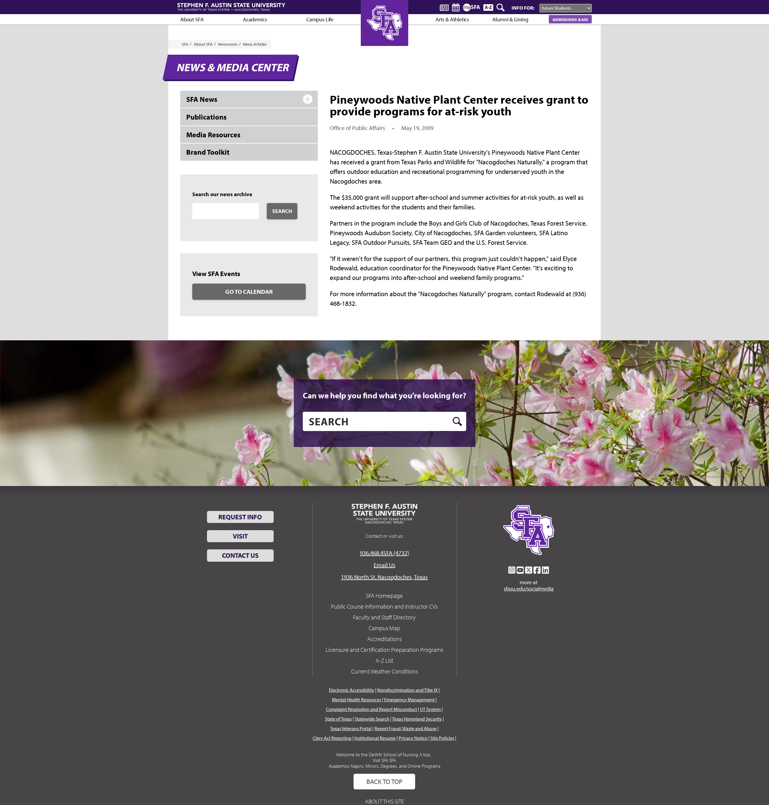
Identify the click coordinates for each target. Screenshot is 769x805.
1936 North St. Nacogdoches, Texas (384, 577)
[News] (444, 7)
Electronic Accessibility (351, 690)
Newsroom (228, 44)
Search (282, 211)
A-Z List (384, 660)
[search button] (457, 421)
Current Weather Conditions (384, 671)
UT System (430, 709)
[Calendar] (456, 7)
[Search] (501, 7)
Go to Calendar (249, 291)
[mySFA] (471, 7)
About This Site (384, 801)
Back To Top (384, 781)
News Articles (255, 44)
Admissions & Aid (570, 19)
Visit (240, 536)
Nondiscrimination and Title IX (407, 690)
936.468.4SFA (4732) (384, 553)
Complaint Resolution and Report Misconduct (371, 709)
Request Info (240, 517)
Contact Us (240, 555)
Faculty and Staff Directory (384, 617)
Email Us (384, 565)
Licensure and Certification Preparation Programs (384, 649)
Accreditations (384, 638)
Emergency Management (409, 700)
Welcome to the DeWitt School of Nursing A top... (384, 755)
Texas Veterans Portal (351, 728)
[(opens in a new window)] (511, 570)
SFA (185, 44)
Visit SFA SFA (384, 760)
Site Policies (442, 738)
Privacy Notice (413, 738)
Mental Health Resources (356, 700)
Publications (206, 116)
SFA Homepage (384, 595)
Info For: (523, 8)
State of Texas (338, 719)
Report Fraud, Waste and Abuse (405, 728)
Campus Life (319, 19)
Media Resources (213, 134)
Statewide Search (372, 719)
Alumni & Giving (510, 19)
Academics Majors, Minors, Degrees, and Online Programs (384, 766)
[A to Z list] (488, 7)
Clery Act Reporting (332, 738)
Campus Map (384, 628)
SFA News (201, 99)
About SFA (191, 19)
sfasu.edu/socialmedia (529, 588)
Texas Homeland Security (417, 719)
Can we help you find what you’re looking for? (384, 395)
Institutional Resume (375, 738)
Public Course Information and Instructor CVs (384, 606)
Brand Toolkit (207, 151)
